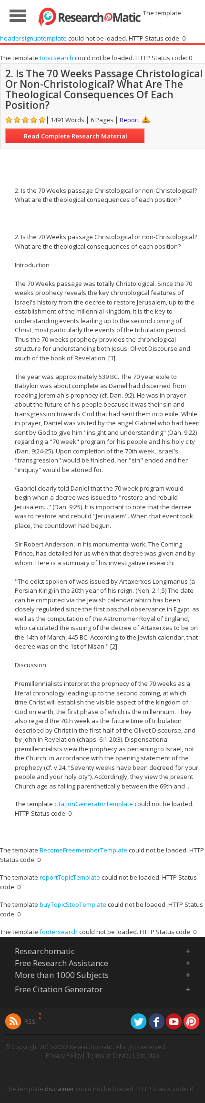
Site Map (147, 1055)
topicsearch (56, 57)
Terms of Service (109, 1055)
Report (129, 120)
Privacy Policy (64, 1055)
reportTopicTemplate (70, 877)
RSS (30, 1021)
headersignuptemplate (33, 38)
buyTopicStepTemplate (73, 904)
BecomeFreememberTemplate (83, 850)
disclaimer (59, 1088)
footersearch (59, 931)
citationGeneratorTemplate (93, 803)
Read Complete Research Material (75, 136)
